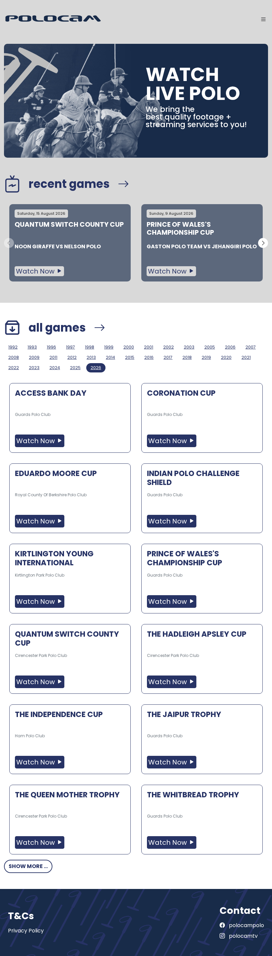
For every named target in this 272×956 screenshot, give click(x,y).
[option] (70, 243)
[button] (263, 243)
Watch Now (36, 271)
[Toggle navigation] (263, 19)
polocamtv (243, 936)
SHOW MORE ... (28, 866)
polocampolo (246, 925)
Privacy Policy (26, 930)
